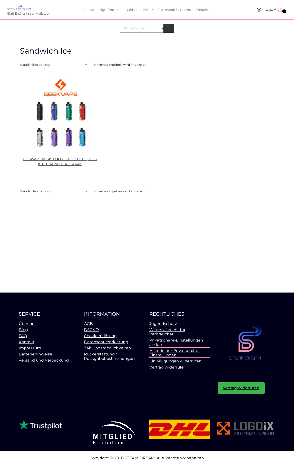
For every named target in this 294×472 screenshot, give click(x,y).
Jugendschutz (163, 323)
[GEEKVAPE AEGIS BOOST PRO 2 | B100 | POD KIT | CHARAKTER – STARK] (60, 113)
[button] (276, 9)
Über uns (28, 323)
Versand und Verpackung (44, 360)
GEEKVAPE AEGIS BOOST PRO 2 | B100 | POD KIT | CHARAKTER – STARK (60, 161)
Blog (23, 329)
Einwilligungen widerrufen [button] (175, 361)
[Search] (168, 28)
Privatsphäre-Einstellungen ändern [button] (176, 342)
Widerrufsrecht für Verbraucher (167, 332)
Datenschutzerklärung (106, 342)
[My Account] (259, 9)
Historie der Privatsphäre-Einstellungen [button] (174, 352)
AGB (88, 323)
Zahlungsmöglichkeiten (107, 348)
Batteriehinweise (35, 354)
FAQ (23, 335)
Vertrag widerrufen (167, 367)
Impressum (30, 348)
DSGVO (91, 329)
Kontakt (26, 342)
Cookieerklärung (100, 335)
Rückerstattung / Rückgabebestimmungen (109, 356)
